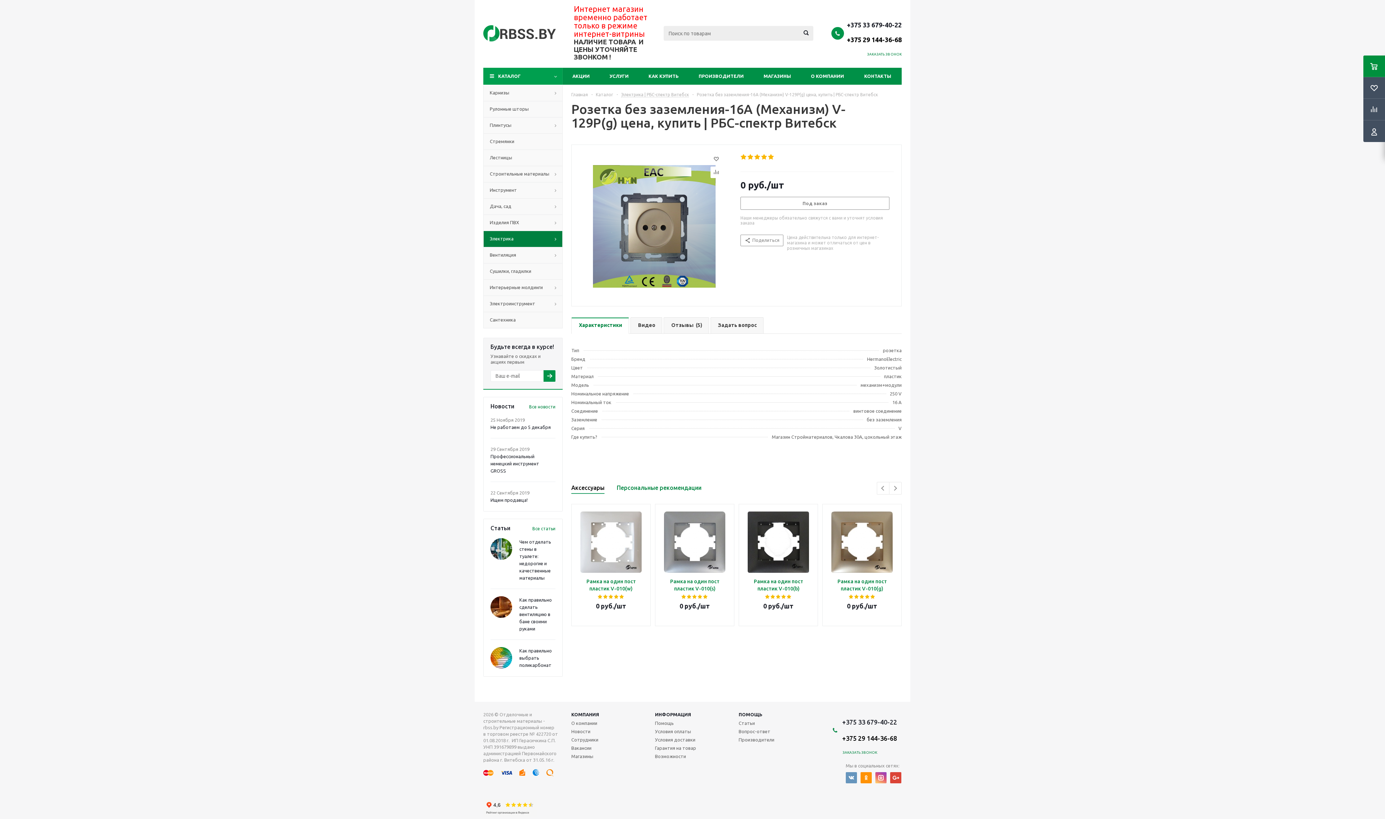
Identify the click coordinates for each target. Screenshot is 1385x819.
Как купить (663, 76)
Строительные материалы (519, 173)
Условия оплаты (673, 731)
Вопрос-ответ (754, 731)
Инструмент (503, 189)
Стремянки (502, 141)
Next (895, 488)
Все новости (542, 406)
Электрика (502, 238)
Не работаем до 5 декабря (521, 427)
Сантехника (503, 319)
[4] (764, 157)
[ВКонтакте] (851, 777)
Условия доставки (675, 739)
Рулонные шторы (509, 108)
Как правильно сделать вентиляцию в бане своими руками (535, 614)
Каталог (509, 76)
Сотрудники (584, 739)
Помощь (750, 714)
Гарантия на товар (675, 748)
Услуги (619, 76)
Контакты (877, 76)
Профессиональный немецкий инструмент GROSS (515, 463)
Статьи (747, 723)
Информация (673, 714)
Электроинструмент (512, 303)
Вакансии (581, 748)
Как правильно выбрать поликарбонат (535, 658)
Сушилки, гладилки (510, 271)
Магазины (777, 76)
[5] (771, 157)
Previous (883, 488)
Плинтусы (500, 125)
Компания (585, 714)
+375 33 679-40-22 (874, 32)
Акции (581, 76)
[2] (750, 157)
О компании (827, 76)
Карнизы (499, 92)
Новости (580, 731)
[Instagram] (881, 777)
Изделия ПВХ (504, 222)
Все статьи (543, 528)
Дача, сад (500, 206)
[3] (757, 157)
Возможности (670, 756)
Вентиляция (503, 254)
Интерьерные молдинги (516, 287)
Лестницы (501, 157)
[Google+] (895, 777)
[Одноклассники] (866, 777)
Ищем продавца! (509, 500)
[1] (743, 157)
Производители (721, 76)
